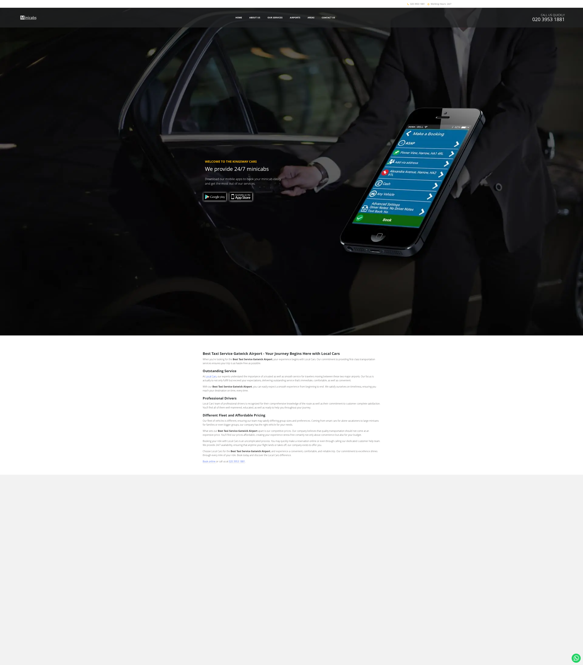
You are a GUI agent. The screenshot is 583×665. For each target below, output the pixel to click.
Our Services (275, 17)
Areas (311, 17)
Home (238, 17)
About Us (254, 17)
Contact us (328, 17)
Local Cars (211, 376)
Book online (209, 461)
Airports (295, 17)
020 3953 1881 (417, 3)
